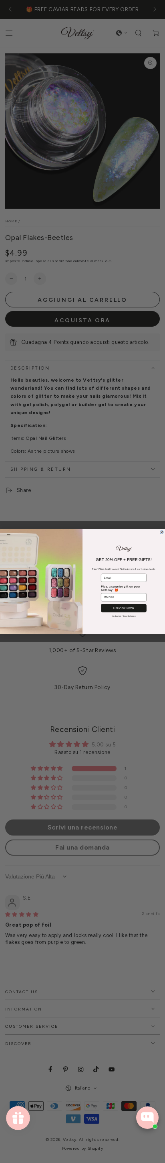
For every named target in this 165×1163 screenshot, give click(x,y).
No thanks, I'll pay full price (123, 616)
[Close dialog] (161, 532)
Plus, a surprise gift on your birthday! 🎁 (120, 588)
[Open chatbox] (147, 1117)
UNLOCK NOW (123, 608)
